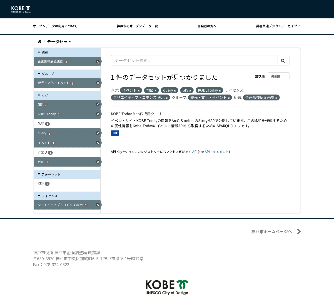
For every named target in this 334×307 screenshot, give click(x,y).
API (194, 151)
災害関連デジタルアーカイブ (276, 26)
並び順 (260, 76)
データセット (59, 41)
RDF (115, 133)
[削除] (139, 90)
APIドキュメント (217, 151)
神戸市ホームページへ (271, 231)
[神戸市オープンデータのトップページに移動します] (23, 9)
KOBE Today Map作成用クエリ (136, 113)
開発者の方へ (207, 26)
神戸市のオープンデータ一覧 (137, 26)
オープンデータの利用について (55, 26)
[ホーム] (39, 41)
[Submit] (283, 60)
